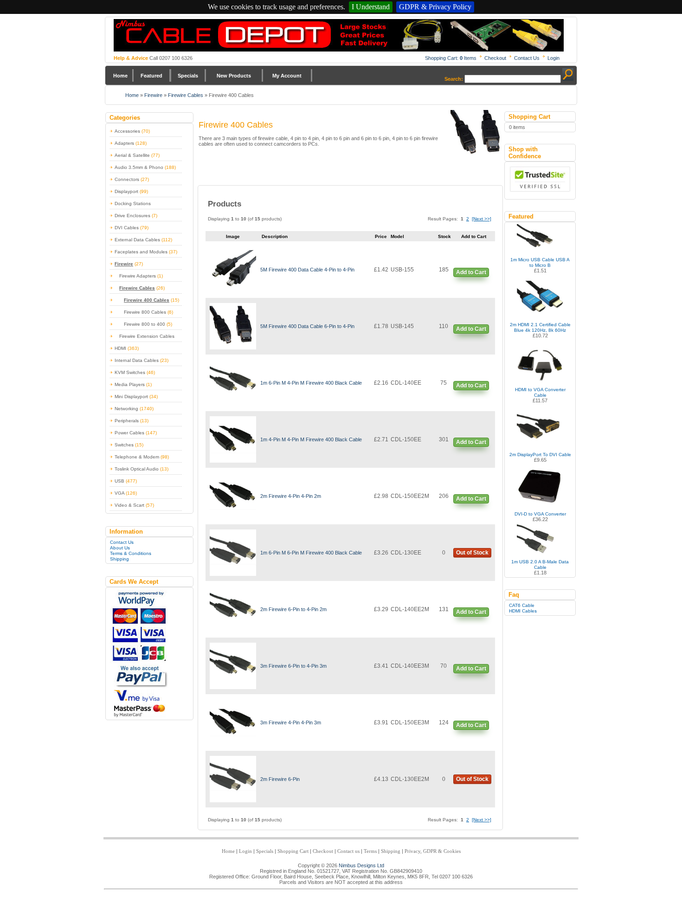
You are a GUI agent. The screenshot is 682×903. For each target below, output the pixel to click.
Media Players (130, 384)
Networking (126, 408)
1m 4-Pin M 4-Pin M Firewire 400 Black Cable (311, 439)
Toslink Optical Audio (137, 468)
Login (553, 58)
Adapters (124, 143)
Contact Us (527, 58)
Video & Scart (129, 505)
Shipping (119, 558)
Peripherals (127, 420)
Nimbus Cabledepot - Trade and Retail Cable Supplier (339, 35)
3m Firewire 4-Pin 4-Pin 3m (290, 722)
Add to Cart (471, 272)
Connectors (127, 179)
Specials (188, 75)
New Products (234, 75)
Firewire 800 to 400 (144, 324)
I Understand (371, 7)
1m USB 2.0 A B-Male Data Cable (540, 564)
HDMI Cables (523, 610)
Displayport (126, 191)
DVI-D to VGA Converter (540, 513)
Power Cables (129, 432)
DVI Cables (127, 227)
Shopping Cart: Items (450, 58)
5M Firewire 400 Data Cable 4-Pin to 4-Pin (307, 269)
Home (120, 75)
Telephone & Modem (137, 456)
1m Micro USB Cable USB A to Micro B (540, 262)
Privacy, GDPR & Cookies (433, 851)
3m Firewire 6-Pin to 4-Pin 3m (293, 666)
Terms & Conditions (130, 553)
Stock (444, 236)
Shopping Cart (293, 851)
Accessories (127, 131)
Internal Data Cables (137, 360)
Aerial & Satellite (132, 155)
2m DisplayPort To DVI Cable (540, 454)
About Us (120, 547)
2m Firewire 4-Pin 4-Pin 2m (290, 496)
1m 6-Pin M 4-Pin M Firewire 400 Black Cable (311, 383)
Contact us (348, 851)
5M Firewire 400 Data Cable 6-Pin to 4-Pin (307, 326)
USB (119, 481)
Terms (370, 851)
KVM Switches (130, 372)
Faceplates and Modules (141, 251)
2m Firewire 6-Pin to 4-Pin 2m (293, 609)
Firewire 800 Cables (145, 312)
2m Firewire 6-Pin (280, 779)
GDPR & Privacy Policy (435, 7)
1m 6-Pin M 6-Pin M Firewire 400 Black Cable (311, 552)
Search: (453, 79)
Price (381, 236)
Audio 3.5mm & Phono (139, 167)
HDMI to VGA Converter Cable (540, 392)
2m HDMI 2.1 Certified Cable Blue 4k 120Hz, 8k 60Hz (540, 327)
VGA (119, 493)
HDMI (120, 348)
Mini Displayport (131, 396)
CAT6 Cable (521, 605)
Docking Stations (133, 203)
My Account (287, 75)
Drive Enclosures (132, 215)
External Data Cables (137, 239)
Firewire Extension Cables (146, 336)
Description (275, 236)
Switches (124, 444)
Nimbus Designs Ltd (361, 865)
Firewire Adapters (137, 275)
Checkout (495, 58)
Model (397, 236)
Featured (151, 75)
